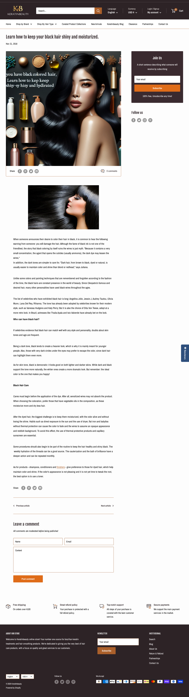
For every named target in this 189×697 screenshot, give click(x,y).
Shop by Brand (22, 24)
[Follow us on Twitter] (139, 120)
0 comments (112, 171)
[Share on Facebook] (20, 171)
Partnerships (147, 24)
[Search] (98, 11)
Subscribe (157, 88)
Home (8, 24)
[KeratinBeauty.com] (63, 207)
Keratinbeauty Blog (115, 24)
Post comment (28, 578)
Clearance (133, 24)
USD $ (25, 676)
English (10, 676)
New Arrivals (96, 24)
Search (152, 639)
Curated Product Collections (74, 24)
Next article (106, 505)
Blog (151, 644)
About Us (153, 648)
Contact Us (163, 24)
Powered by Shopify (13, 687)
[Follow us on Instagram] (145, 120)
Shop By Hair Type (45, 24)
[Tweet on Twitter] (31, 171)
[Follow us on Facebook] (133, 120)
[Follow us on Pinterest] (150, 120)
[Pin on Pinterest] (25, 171)
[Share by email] (37, 171)
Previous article (23, 505)
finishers (61, 467)
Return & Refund (156, 653)
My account (153, 12)
